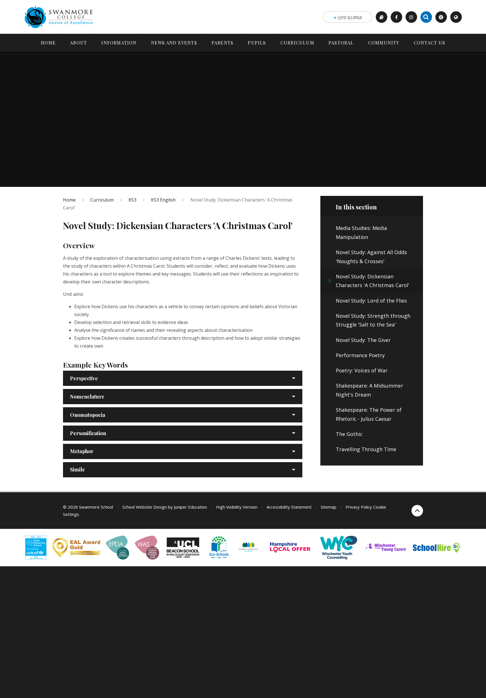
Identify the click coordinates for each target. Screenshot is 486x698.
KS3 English (163, 200)
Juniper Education (190, 507)
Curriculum (102, 200)
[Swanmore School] (60, 17)
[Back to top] (417, 510)
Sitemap (328, 507)
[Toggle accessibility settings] (441, 17)
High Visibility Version (236, 507)
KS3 (132, 200)
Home (69, 200)
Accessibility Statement (289, 507)
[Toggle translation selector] (456, 17)
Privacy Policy (359, 507)
